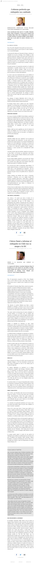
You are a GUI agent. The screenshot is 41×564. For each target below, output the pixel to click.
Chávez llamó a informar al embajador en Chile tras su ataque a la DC (20, 243)
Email (24, 233)
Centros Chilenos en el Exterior (10, 1)
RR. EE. (30, 14)
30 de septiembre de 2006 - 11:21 (23, 248)
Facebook (16, 233)
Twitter (20, 233)
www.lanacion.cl (10, 42)
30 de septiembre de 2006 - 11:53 (23, 14)
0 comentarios (20, 235)
